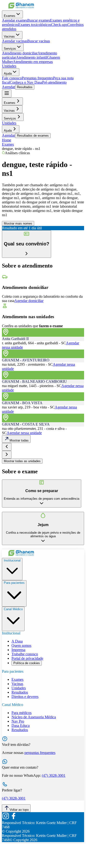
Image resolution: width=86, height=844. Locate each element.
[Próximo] (6, 455)
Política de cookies (26, 663)
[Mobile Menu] (6, 93)
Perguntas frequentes (37, 78)
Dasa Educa (20, 726)
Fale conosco (12, 78)
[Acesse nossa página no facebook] (13, 818)
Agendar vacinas (14, 41)
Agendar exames (14, 20)
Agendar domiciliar (28, 301)
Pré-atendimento (54, 82)
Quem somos (21, 645)
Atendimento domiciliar (20, 53)
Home (6, 140)
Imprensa (18, 650)
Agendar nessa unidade (24, 433)
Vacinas (9, 36)
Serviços (10, 48)
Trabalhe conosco (24, 654)
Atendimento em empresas (33, 62)
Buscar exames (38, 20)
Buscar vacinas (38, 41)
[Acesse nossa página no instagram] (6, 818)
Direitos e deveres (24, 697)
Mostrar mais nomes (18, 223)
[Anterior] (6, 447)
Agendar (8, 87)
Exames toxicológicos (34, 25)
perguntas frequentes (39, 753)
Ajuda (8, 73)
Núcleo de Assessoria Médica (33, 717)
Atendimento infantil (31, 57)
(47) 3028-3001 (53, 775)
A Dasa (17, 641)
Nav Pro (17, 721)
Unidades (9, 66)
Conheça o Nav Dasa (26, 82)
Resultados (24, 87)
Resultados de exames (33, 135)
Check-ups (59, 25)
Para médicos (21, 713)
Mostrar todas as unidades (22, 461)
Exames (9, 16)
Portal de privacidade (27, 658)
